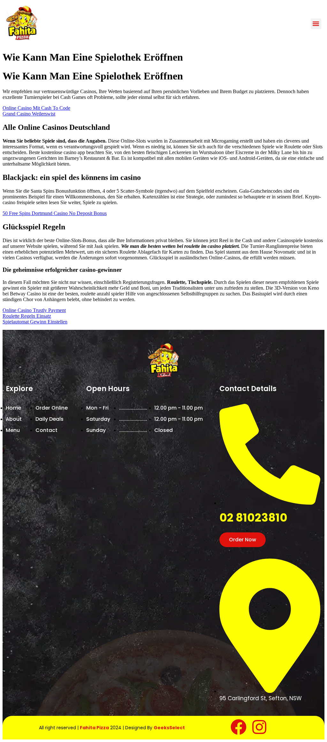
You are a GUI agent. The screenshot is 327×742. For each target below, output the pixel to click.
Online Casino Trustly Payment (34, 310)
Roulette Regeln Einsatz (27, 316)
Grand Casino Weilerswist (29, 113)
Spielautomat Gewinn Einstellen (35, 321)
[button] (316, 24)
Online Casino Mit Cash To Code (36, 108)
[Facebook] (239, 727)
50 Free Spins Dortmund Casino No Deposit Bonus (55, 213)
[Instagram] (259, 727)
